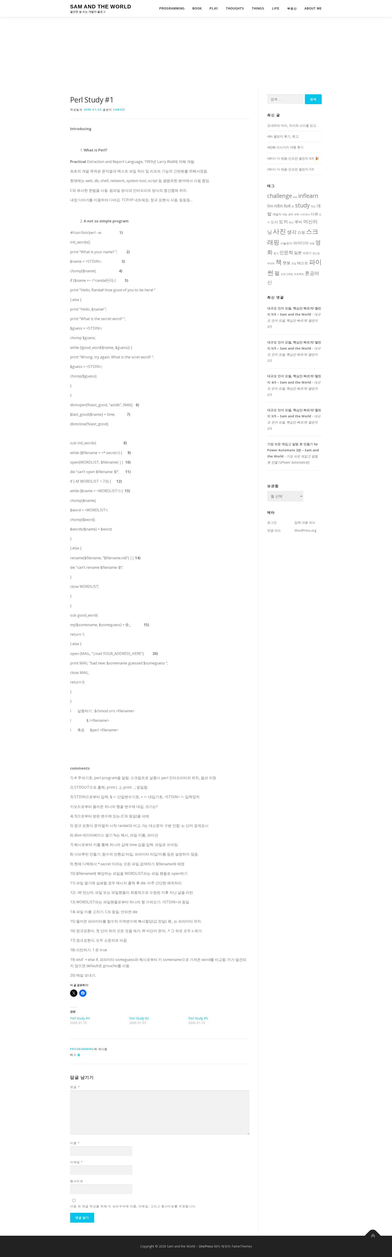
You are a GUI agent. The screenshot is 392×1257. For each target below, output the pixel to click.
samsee (119, 110)
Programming (172, 8)
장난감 (316, 253)
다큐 (314, 214)
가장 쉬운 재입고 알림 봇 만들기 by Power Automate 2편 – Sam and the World (293, 450)
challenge (279, 195)
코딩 (293, 263)
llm (270, 206)
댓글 (75, 1087)
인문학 (286, 252)
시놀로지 (286, 243)
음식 (276, 253)
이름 (75, 1143)
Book (197, 8)
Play (214, 8)
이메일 (76, 1162)
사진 (279, 231)
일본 (298, 252)
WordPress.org (305, 530)
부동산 (292, 8)
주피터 (271, 263)
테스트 (302, 262)
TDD (313, 206)
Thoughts (235, 8)
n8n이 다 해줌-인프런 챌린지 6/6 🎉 (293, 158)
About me (313, 8)
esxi (295, 197)
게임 (284, 214)
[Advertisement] (196, 51)
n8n (278, 205)
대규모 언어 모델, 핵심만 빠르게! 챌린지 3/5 (294, 320)
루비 (298, 221)
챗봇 (286, 262)
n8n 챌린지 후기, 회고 (283, 136)
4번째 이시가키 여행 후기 (285, 147)
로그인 (272, 522)
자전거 (307, 253)
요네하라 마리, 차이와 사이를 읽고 (291, 125)
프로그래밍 (287, 274)
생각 (291, 232)
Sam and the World (100, 7)
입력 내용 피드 (304, 522)
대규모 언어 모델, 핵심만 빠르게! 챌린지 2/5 (294, 354)
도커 (283, 221)
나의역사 (305, 214)
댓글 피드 (274, 530)
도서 (274, 221)
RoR (287, 206)
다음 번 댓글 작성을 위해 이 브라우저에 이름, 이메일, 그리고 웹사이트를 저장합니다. (133, 1206)
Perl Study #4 (80, 1018)
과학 (296, 214)
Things (258, 8)
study (302, 205)
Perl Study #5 (198, 1018)
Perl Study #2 (139, 1018)
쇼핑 (301, 232)
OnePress (206, 1246)
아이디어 (301, 243)
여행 (311, 243)
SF (293, 206)
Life (275, 8)
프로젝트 (299, 274)
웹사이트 (76, 1181)
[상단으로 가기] (373, 1236)
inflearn (308, 195)
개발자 (276, 214)
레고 (291, 222)
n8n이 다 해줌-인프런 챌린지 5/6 (290, 169)
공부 (290, 214)
